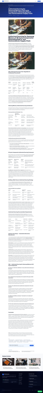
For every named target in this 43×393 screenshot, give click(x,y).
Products (14, 1)
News (19, 1)
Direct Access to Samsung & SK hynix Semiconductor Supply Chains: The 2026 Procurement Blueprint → (28, 351)
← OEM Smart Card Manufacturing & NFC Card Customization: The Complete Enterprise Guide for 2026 (14, 351)
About (21, 1)
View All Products (30, 386)
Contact (23, 1)
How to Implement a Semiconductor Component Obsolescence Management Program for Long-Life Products (8, 368)
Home (11, 1)
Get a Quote (31, 345)
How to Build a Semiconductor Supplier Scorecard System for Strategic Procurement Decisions (34, 368)
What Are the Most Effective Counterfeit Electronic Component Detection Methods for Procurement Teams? (21, 368)
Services (17, 1)
